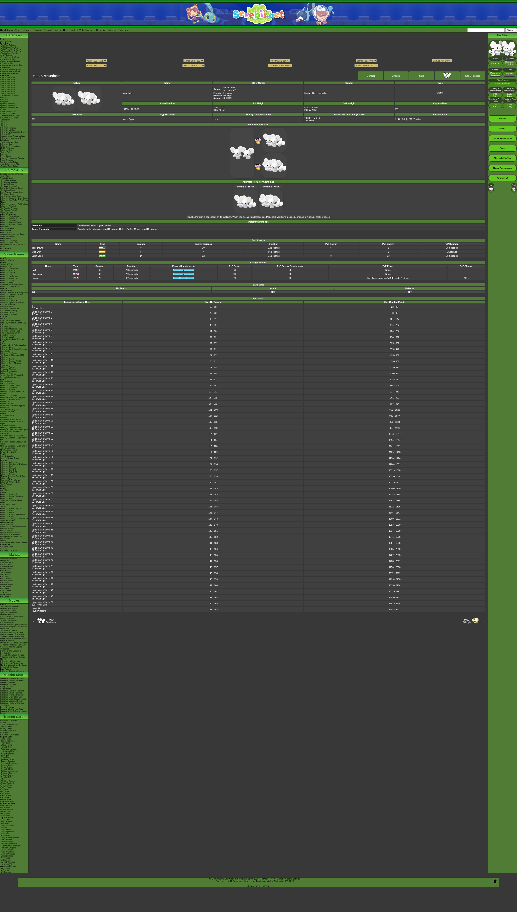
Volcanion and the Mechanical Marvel (12, 658)
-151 (2, 779)
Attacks (396, 76)
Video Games (14, 254)
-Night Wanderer (7, 852)
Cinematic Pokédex (8, 112)
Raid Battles (5, 733)
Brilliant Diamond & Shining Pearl (14, 293)
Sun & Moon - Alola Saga (10, 196)
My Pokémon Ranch (8, 450)
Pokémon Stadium (8, 517)
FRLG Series (5, 579)
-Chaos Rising (6, 745)
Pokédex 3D (5, 402)
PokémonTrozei (6, 478)
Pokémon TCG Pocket (9, 287)
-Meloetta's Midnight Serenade (13, 645)
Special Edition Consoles (10, 533)
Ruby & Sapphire (7, 456)
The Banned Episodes (9, 210)
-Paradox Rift (5, 777)
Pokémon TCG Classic (10, 735)
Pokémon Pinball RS (8, 472)
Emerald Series (6, 581)
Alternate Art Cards (8, 731)
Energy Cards (6, 729)
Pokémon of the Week (9, 118)
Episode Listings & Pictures (11, 174)
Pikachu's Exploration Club (11, 697)
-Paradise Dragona (8, 848)
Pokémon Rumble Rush (10, 331)
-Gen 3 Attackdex (7, 82)
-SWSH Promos (7, 809)
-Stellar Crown (6, 767)
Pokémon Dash (6, 466)
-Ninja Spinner (6, 822)
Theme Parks (6, 152)
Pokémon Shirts (7, 150)
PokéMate (4, 486)
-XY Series (4, 791)
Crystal (3, 492)
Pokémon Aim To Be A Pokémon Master (14, 201)
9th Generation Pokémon (10, 162)
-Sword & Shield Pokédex (10, 61)
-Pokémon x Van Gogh (9, 142)
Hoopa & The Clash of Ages (12, 655)
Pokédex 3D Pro (7, 404)
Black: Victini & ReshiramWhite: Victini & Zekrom (13, 640)
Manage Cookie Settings (289, 878)
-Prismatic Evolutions (9, 763)
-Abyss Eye (5, 820)
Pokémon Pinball (7, 512)
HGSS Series (5, 587)
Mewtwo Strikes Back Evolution (13, 665)
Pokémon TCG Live (8, 315)
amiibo (3, 541)
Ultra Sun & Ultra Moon (10, 321)
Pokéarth (123, 30)
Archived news (6, 41)
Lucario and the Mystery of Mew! (14, 625)
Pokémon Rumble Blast (10, 399)
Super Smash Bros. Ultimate (12, 339)
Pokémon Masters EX (9, 278)
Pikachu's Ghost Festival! (11, 693)
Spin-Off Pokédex (7, 104)
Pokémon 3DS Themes (10, 535)
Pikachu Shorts (14, 675)
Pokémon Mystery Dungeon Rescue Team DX (12, 304)
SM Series (4, 597)
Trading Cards (14, 717)
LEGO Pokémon (7, 148)
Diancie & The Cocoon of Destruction (10, 652)
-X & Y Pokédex (7, 55)
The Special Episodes (9, 208)
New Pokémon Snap (8, 311)
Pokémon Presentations (10, 146)
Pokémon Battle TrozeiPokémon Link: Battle (13, 350)
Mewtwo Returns (7, 615)
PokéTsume (5, 251)
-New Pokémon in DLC (10, 164)
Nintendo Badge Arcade (10, 377)
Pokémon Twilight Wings (10, 218)
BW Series (4, 589)
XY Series (4, 593)
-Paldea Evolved (7, 783)
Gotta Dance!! (6, 689)
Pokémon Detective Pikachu (12, 671)
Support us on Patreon (258, 886)
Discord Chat (5, 156)
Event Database (7, 160)
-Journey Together (7, 761)
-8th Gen (3, 124)
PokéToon (4, 226)
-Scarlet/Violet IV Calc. (9, 116)
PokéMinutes (5, 230)
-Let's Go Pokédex (8, 59)
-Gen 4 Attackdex (7, 84)
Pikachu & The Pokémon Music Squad (13, 712)
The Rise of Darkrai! (8, 631)
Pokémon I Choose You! (10, 661)
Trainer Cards (6, 727)
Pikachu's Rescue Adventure (12, 681)
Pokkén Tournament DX (10, 333)
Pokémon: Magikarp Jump (11, 329)
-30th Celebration (7, 741)
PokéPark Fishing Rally (10, 482)
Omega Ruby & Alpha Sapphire (13, 345)
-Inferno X (4, 828)
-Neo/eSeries (5, 799)
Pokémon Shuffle (7, 359)
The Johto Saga (7, 184)
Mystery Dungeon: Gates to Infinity (12, 392)
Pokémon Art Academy (10, 353)
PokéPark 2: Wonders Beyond (12, 397)
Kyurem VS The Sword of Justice (14, 643)
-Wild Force (5, 858)
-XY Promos (5, 814)
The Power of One (8, 611)
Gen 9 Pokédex (472, 76)
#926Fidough (467, 621)
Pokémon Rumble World (10, 361)
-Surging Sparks (7, 765)
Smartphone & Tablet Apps (11, 537)
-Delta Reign (5, 739)
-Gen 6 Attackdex (7, 88)
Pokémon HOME (7, 297)
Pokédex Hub (60, 30)
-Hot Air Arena (6, 840)
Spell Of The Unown (8, 613)
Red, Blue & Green (8, 504)
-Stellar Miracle (6, 850)
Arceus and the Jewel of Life (12, 635)
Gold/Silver (4, 490)
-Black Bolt (4, 755)
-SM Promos (5, 812)
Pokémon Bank (6, 347)
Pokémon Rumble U (8, 389)
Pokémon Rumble (7, 426)
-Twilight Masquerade (9, 771)
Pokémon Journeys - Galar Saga (13, 198)
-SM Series (4, 789)
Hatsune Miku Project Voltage (12, 136)
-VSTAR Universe (7, 862)
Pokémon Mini (6, 498)
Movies (14, 600)
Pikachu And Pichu (8, 683)
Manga (14, 554)
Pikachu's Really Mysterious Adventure (12, 704)
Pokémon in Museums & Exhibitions (10, 139)
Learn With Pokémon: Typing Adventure (12, 407)
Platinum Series (6, 585)
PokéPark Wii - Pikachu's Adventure (10, 433)
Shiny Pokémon (6, 212)
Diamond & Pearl (7, 416)
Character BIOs (6, 563)
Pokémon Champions (9, 268)
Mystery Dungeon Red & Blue (12, 476)
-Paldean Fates (6, 775)
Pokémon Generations (9, 216)
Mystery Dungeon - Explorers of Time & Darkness (13, 447)
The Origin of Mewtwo (9, 607)
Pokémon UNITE (7, 280)
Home (18, 30)
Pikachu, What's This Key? (11, 709)
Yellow (2, 506)
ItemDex (3, 98)
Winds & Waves (7, 260)
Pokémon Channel (8, 468)
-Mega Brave (5, 830)
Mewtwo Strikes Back (9, 609)
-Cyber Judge (6, 860)
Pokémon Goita (6, 547)
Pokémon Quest (7, 337)
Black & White (6, 381)
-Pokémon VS (6, 864)
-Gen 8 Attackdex (7, 92)
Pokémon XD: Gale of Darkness (13, 464)
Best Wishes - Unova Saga (11, 192)
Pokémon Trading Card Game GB (14, 519)
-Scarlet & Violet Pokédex (11, 69)
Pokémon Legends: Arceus (11, 295)
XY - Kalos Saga (7, 194)
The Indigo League (8, 180)
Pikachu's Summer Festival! (12, 691)
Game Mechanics (7, 114)
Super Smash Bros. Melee (11, 500)
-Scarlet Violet (6, 785)
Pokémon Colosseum (9, 462)
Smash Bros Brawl (8, 452)
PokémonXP (5, 134)
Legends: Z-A (6, 266)
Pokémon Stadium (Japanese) (12, 515)
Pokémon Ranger (7, 474)
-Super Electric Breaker (10, 846)
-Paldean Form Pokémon (10, 166)
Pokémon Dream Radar (10, 385)
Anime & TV (14, 170)
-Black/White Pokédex (9, 53)
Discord (47, 30)
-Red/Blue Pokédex (8, 45)
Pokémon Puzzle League (10, 508)
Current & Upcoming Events (12, 158)
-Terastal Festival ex (8, 844)
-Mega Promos (6, 805)
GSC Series (5, 575)
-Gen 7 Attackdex (7, 90)
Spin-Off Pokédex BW (9, 108)
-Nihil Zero (4, 824)
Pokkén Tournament (8, 371)
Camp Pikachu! (6, 687)
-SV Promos (5, 807)
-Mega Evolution (7, 753)
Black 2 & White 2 (7, 383)
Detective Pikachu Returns (11, 284)
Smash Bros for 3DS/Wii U (11, 375)
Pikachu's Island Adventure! (12, 695)
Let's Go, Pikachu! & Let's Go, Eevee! (13, 324)
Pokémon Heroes (7, 619)
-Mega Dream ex (7, 826)
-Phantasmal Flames (9, 751)
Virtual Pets (5, 539)
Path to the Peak (7, 228)
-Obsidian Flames (7, 781)
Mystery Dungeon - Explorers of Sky (13, 439)
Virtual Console (6, 531)
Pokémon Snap (6, 510)
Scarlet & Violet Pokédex (82, 30)
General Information (8, 558)
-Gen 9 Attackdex (7, 94)
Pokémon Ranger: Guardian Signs (11, 423)
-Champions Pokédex (9, 73)
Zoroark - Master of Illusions (12, 637)
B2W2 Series (5, 591)
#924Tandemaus (52, 621)
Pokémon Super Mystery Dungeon (10, 364)
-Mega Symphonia (7, 832)
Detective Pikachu (8, 335)
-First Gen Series (7, 801)
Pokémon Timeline (8, 128)
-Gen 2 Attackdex (7, 79)
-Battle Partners (6, 842)
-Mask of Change (7, 854)
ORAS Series (5, 595)
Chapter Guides (6, 567)
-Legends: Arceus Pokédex (11, 65)
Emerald (3, 460)
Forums (27, 30)
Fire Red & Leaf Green (9, 458)
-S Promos (4, 870)
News (2, 39)
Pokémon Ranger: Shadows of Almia (13, 443)
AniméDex (4, 176)
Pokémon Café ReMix (9, 276)
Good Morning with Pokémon (12, 234)
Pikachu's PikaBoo (8, 685)
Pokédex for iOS (7, 412)
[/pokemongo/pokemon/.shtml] (258, 69)
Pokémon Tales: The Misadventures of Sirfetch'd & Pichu (12, 245)
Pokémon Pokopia (7, 270)
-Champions (5, 120)
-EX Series (4, 797)
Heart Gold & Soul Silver (10, 420)
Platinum (3, 418)
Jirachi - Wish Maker (9, 621)
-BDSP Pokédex (7, 63)
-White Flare (5, 757)
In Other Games (7, 529)
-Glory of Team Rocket (9, 838)
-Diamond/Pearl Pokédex (10, 51)
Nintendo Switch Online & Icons (13, 543)
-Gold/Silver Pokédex (9, 47)
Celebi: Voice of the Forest (11, 617)
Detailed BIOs (6, 565)
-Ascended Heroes (8, 749)
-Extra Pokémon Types (10, 725)
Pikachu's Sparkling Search (11, 701)
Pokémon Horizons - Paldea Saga (14, 204)
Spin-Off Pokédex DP (9, 106)
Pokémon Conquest (8, 395)
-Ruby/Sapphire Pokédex (10, 49)
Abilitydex (4, 102)
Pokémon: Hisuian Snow (10, 222)
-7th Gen (3, 126)
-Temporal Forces (7, 773)
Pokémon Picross (7, 367)
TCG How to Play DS (9, 410)
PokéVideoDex (6, 232)
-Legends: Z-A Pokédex (10, 71)
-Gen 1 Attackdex (7, 77)
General (371, 76)
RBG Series (5, 571)
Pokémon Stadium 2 (8, 494)
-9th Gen (3, 122)
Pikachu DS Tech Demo (10, 480)
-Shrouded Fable (7, 769)
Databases (14, 35)
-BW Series (5, 793)
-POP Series (5, 816)
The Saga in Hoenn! (8, 186)
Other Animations (7, 236)
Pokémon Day (6, 144)
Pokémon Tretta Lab (8, 387)
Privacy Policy (268, 878)
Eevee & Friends (7, 707)
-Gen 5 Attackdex (7, 86)
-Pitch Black (5, 743)
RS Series (4, 577)
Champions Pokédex (106, 30)
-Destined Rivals (7, 759)
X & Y (2, 343)
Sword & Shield (6, 291)
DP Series (4, 583)
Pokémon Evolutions (8, 220)
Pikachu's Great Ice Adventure (13, 699)
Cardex (3, 110)
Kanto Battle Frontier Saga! (11, 188)
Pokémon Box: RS (8, 470)
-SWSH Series (6, 787)
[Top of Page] (495, 881)
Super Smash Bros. (8, 521)
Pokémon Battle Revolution (11, 436)
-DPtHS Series (6, 795)
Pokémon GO (6, 274)
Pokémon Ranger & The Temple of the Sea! (13, 628)
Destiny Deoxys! (7, 623)
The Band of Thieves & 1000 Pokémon (12, 356)
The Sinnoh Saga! (7, 190)
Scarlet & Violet (6, 264)
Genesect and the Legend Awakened (11, 648)
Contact (37, 30)
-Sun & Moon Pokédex (9, 57)
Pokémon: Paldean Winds (11, 224)
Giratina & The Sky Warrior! (11, 633)
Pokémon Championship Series (13, 132)
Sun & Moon (5, 319)
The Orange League (8, 182)
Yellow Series (5, 573)
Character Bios (6, 178)
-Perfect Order (6, 747)
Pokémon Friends (7, 272)
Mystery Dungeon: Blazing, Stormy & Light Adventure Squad (14, 429)
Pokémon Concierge (8, 241)
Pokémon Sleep (6, 282)
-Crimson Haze (6, 856)
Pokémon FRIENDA (8, 551)
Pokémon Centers (7, 130)
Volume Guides (6, 569)
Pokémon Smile (6, 307)
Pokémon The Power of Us (11, 663)
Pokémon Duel (6, 373)
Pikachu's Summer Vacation (12, 679)
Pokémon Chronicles (9, 206)
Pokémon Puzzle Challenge (11, 496)
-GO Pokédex (6, 67)
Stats (421, 76)
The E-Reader (6, 484)
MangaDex (4, 561)
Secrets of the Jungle (9, 667)
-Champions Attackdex (9, 96)
